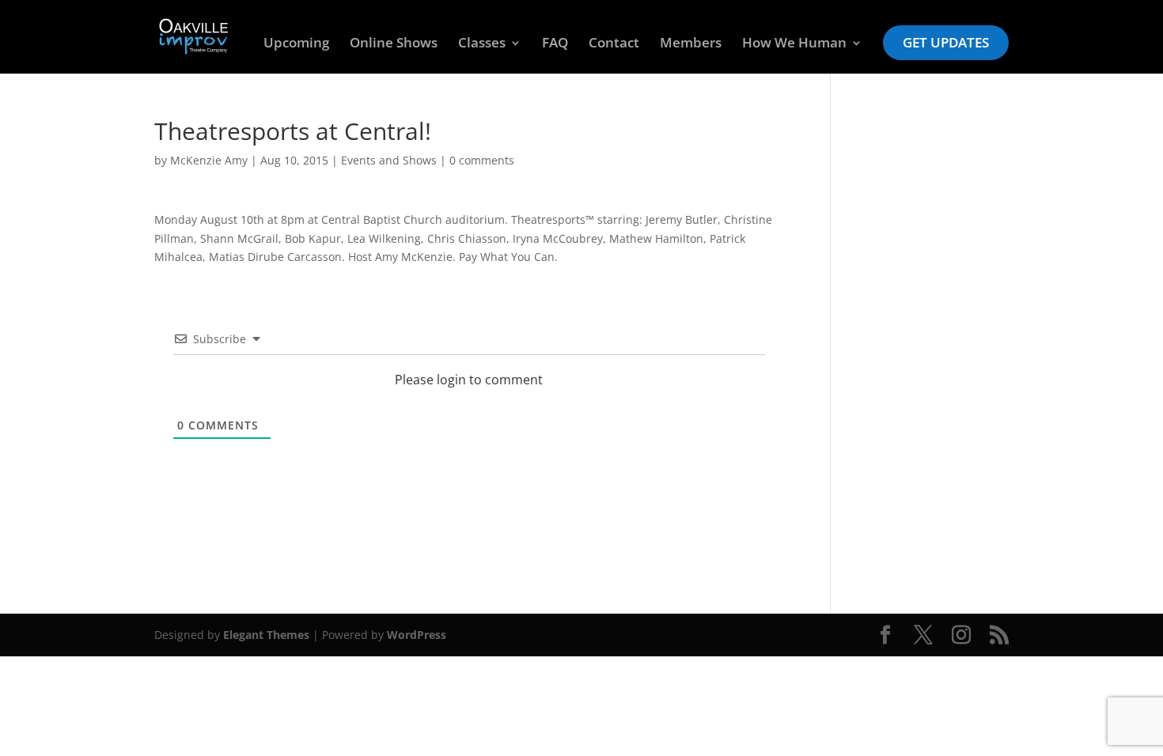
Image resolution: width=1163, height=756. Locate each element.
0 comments (481, 160)
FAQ (555, 44)
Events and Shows (389, 160)
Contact (614, 44)
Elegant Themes (266, 634)
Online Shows (394, 44)
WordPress (416, 634)
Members (691, 44)
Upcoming (296, 44)
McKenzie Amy (209, 160)
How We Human (794, 44)
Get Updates (946, 42)
